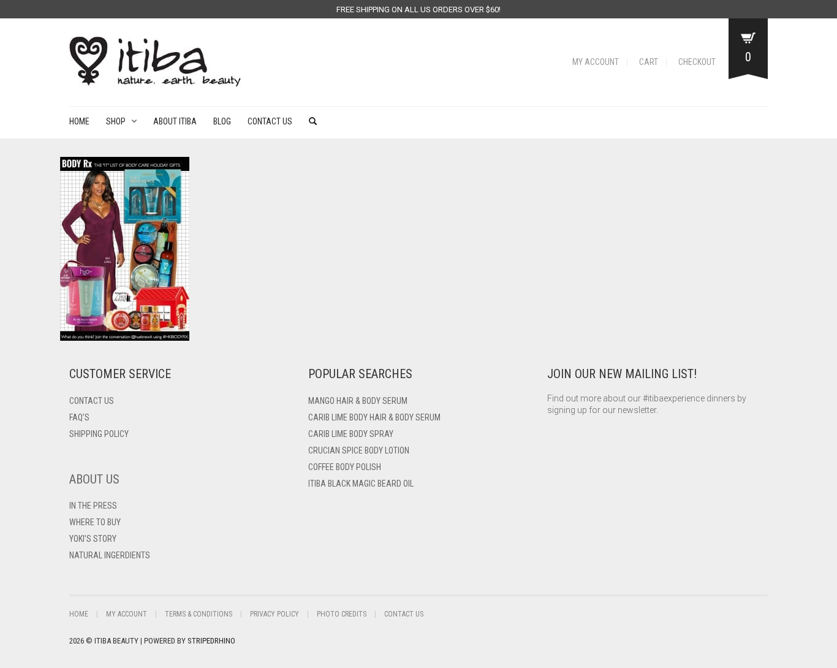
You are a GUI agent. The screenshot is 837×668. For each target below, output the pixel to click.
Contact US (91, 401)
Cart (648, 62)
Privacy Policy (274, 614)
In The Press (93, 505)
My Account (595, 62)
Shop (116, 121)
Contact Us (270, 121)
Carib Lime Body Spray (350, 434)
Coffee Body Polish (344, 467)
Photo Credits (341, 614)
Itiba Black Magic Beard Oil (361, 483)
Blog (222, 121)
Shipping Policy (99, 434)
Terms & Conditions (198, 614)
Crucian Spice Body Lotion (358, 450)
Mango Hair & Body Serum (357, 401)
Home (79, 121)
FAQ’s (79, 417)
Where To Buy (95, 522)
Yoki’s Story (92, 539)
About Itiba (175, 121)
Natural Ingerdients (109, 555)
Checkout (697, 62)
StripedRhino (211, 640)
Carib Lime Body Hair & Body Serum (374, 417)
